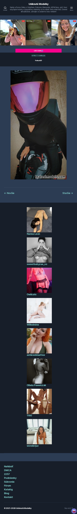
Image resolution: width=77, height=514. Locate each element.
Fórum (7, 485)
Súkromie (9, 481)
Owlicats (31, 294)
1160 (29, 415)
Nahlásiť (8, 466)
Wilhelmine (33, 324)
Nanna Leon (33, 233)
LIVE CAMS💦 (38, 51)
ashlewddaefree (36, 354)
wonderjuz (33, 445)
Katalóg (8, 489)
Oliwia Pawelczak (36, 385)
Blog (6, 493)
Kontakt (8, 497)
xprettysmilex (38, 55)
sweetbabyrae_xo (37, 264)
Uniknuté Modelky (38, 4)
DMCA (7, 470)
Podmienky (10, 477)
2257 (7, 474)
